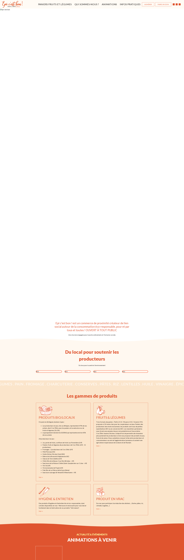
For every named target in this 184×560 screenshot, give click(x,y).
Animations (109, 4)
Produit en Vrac (110, 499)
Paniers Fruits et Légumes (55, 4)
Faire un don (163, 4)
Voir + (41, 477)
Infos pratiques (130, 4)
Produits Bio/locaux (57, 417)
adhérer (148, 4)
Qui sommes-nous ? (87, 4)
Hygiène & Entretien (56, 499)
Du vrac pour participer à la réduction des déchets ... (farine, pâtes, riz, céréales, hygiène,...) (119, 504)
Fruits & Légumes (110, 417)
